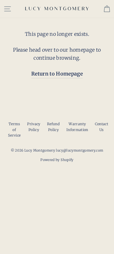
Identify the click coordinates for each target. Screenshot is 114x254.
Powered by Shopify (56, 160)
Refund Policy (53, 127)
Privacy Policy (33, 127)
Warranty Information (77, 127)
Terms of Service (14, 129)
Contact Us (101, 127)
